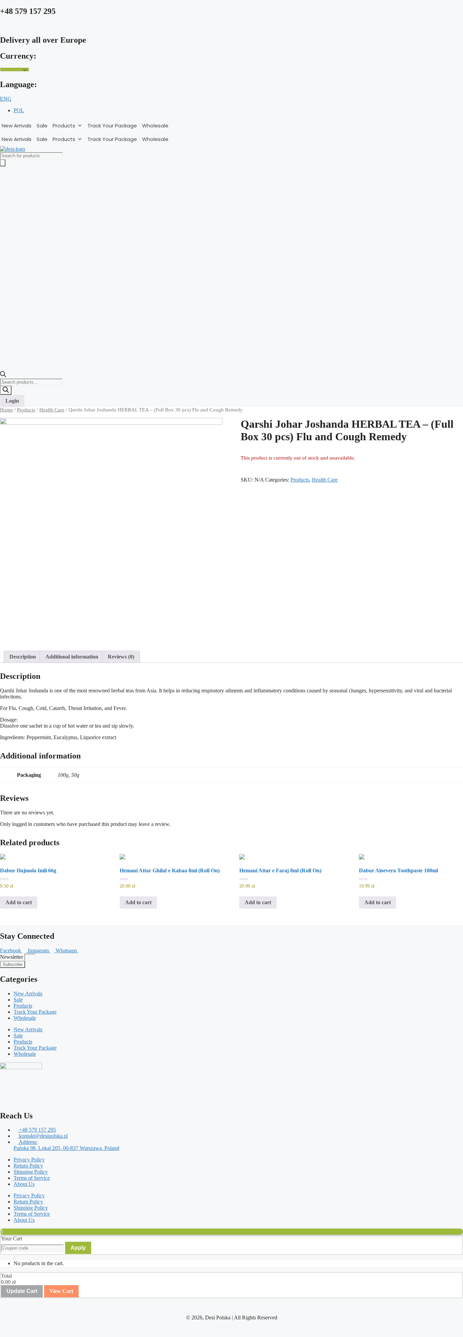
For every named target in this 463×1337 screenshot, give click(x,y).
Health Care (51, 409)
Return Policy (28, 1166)
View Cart (61, 1291)
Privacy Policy (29, 1159)
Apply (78, 1248)
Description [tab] (22, 657)
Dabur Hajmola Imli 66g (28, 870)
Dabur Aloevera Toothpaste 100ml (398, 870)
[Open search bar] (3, 375)
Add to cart (18, 902)
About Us (24, 1184)
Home (6, 409)
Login (12, 401)
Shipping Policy (31, 1172)
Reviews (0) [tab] (121, 657)
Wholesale (155, 125)
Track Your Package (112, 125)
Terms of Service (32, 1178)
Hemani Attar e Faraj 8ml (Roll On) (280, 870)
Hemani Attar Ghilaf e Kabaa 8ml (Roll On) (170, 870)
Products (64, 125)
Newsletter (12, 957)
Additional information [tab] (71, 657)
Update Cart (21, 1291)
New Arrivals (17, 125)
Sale (42, 125)
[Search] (6, 390)
